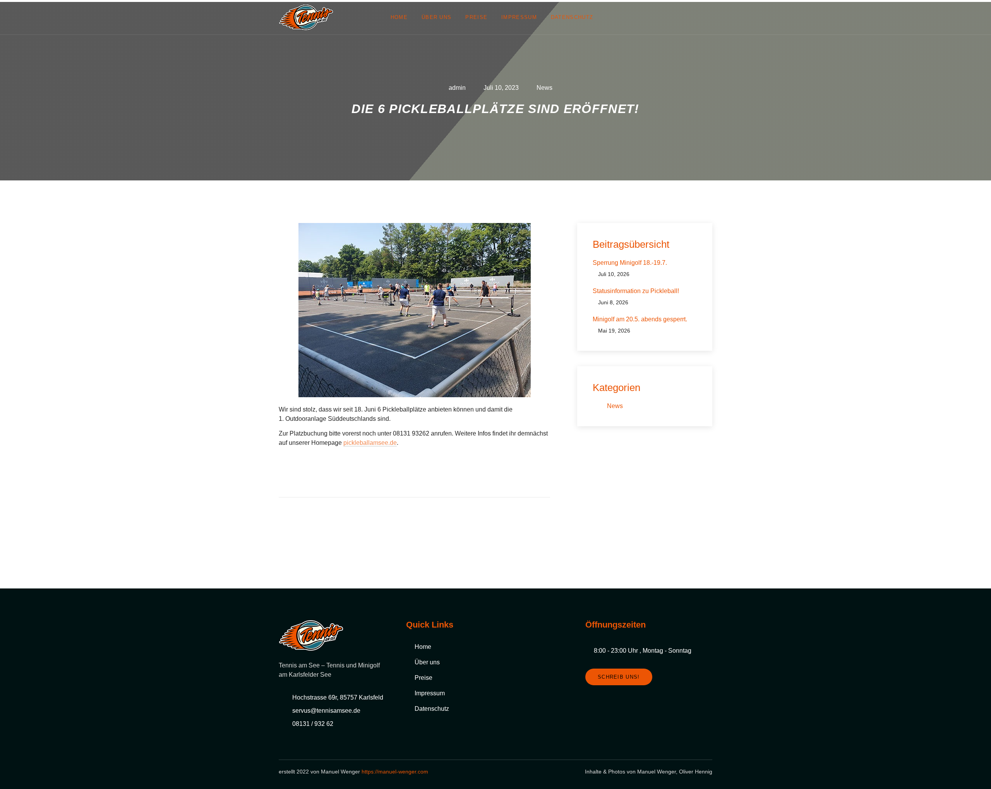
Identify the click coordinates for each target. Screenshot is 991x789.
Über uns (436, 17)
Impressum (519, 17)
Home (399, 17)
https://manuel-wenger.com (395, 771)
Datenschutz (572, 17)
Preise (476, 17)
